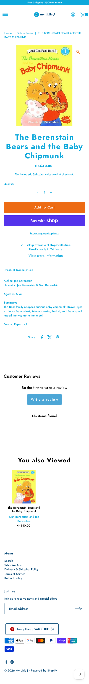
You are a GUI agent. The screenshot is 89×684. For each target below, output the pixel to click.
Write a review (44, 399)
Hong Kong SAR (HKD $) (35, 629)
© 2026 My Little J (16, 670)
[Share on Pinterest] (57, 337)
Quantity (9, 184)
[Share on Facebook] (41, 337)
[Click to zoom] (78, 52)
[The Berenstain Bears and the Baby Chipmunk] (24, 486)
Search (8, 561)
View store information (46, 255)
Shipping (38, 174)
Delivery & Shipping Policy (21, 569)
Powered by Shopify (44, 670)
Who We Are (12, 565)
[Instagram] (12, 662)
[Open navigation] (5, 14)
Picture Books (25, 33)
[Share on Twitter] (49, 337)
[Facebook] (6, 662)
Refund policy (13, 578)
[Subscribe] (78, 608)
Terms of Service (14, 574)
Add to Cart (44, 207)
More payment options (44, 233)
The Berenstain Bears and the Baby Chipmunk (24, 509)
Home (8, 33)
